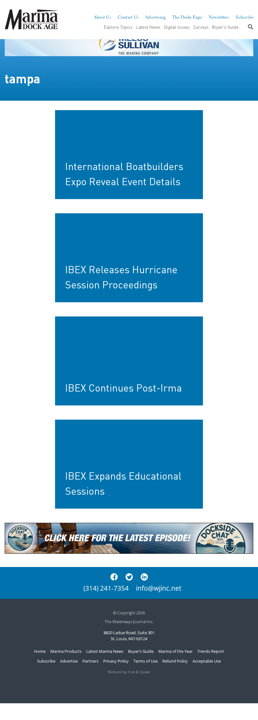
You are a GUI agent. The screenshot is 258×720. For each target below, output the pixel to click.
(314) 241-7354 (106, 588)
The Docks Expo (187, 16)
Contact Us (128, 16)
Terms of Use (145, 661)
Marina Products (65, 651)
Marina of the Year (175, 651)
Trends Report (210, 651)
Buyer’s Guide (225, 27)
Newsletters (219, 16)
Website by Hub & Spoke (129, 672)
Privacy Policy (116, 661)
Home (40, 651)
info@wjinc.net (158, 588)
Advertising (155, 16)
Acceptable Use (207, 661)
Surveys (201, 27)
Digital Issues (177, 27)
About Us (102, 16)
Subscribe (244, 16)
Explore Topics (118, 27)
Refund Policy (175, 661)
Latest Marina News (104, 651)
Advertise (69, 661)
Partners (90, 661)
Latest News (148, 27)
